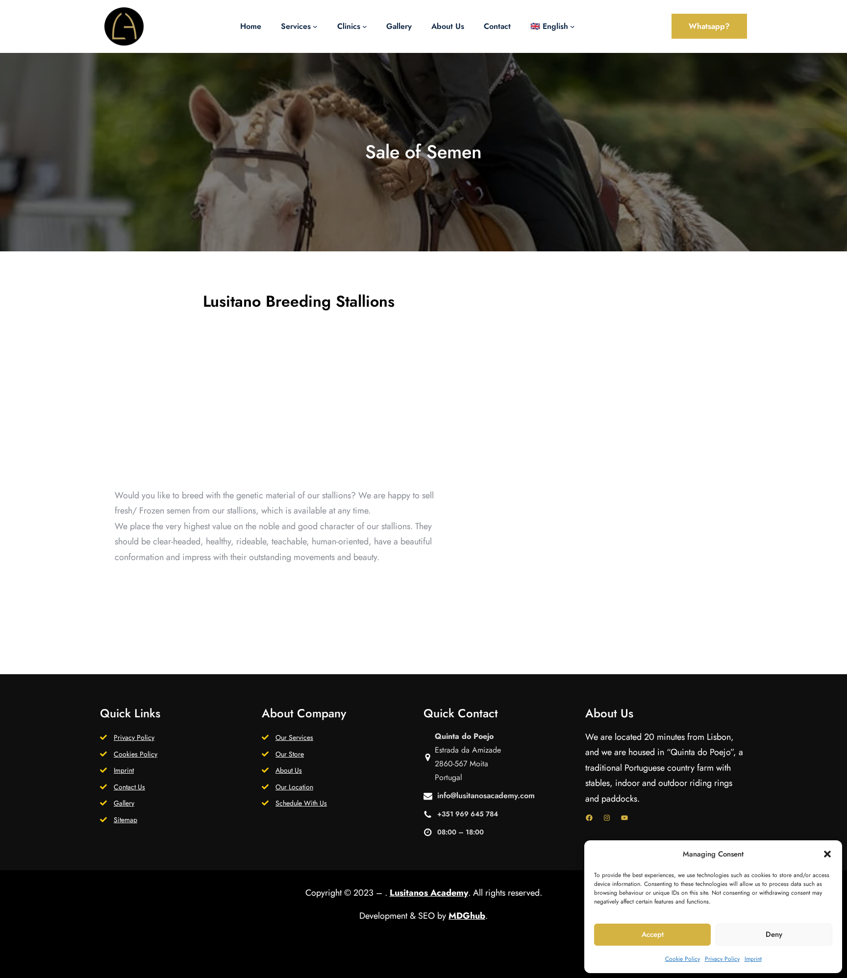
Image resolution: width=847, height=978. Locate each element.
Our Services (294, 737)
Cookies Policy (135, 754)
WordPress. (485, 962)
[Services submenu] (315, 26)
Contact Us (129, 787)
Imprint (753, 958)
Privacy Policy (722, 958)
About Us (288, 770)
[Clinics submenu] (364, 26)
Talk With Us (284, 593)
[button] (827, 854)
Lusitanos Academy (429, 892)
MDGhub (466, 915)
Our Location (294, 787)
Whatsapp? (709, 26)
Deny (774, 934)
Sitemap (125, 820)
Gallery (124, 803)
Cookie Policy (682, 958)
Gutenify (431, 962)
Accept (653, 934)
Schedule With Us (301, 803)
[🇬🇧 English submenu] (572, 26)
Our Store (289, 754)
